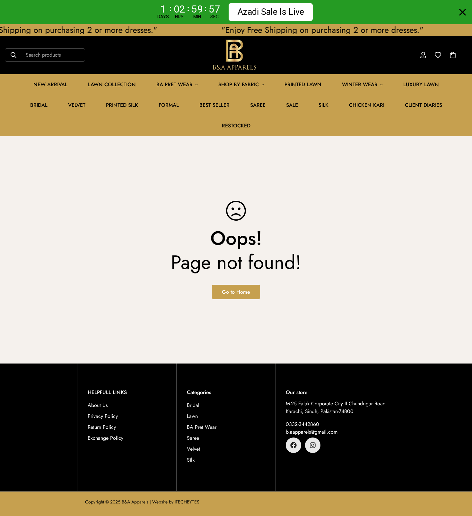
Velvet (193, 449)
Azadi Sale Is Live (270, 12)
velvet (76, 105)
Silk (323, 105)
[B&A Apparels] (236, 55)
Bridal (39, 105)
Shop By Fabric (238, 84)
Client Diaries (423, 105)
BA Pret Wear (174, 84)
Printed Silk (122, 105)
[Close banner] (462, 12)
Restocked (236, 125)
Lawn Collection (112, 84)
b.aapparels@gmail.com (311, 432)
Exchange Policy (105, 438)
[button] (452, 55)
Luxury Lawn (421, 84)
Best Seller (214, 105)
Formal (169, 105)
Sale (292, 105)
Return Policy (102, 427)
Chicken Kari (366, 105)
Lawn (192, 416)
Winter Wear (360, 84)
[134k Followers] (293, 445)
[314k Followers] (312, 445)
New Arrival (50, 84)
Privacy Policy (103, 416)
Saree (258, 105)
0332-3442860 (302, 424)
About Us (98, 405)
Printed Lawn (302, 84)
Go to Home (236, 292)
